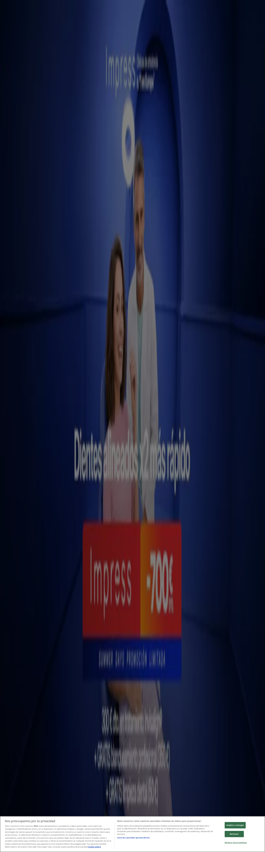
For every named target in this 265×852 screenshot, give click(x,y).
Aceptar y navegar (235, 825)
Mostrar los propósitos (236, 842)
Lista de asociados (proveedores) (133, 837)
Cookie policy (94, 846)
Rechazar (234, 834)
